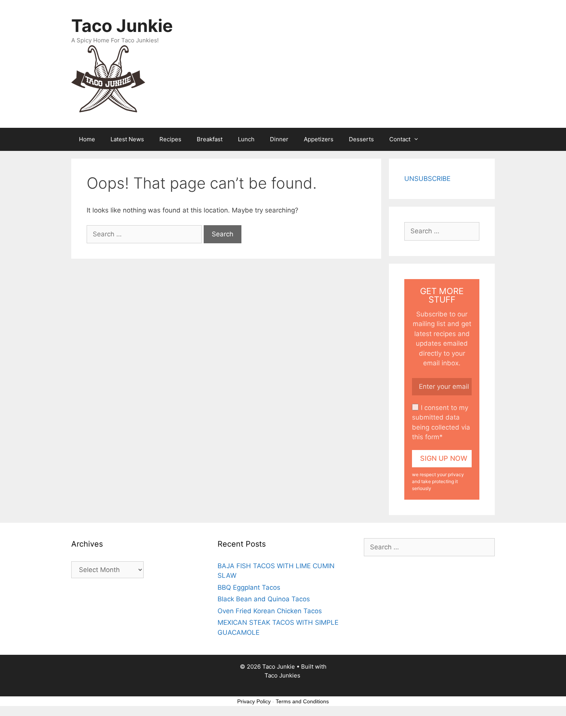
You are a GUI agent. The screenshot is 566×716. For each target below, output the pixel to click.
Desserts (361, 139)
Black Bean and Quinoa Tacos (264, 599)
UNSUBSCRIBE (427, 178)
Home (87, 139)
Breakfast (210, 139)
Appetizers (318, 139)
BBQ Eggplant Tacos (249, 587)
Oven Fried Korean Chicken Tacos (270, 611)
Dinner (279, 139)
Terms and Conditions (302, 701)
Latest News (127, 139)
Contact (399, 139)
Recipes (170, 139)
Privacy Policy (254, 701)
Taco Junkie (122, 25)
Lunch (246, 139)
